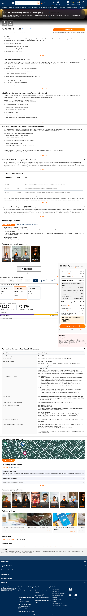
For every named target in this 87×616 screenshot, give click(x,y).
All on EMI (16, 8)
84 (36, 280)
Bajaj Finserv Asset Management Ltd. (59, 605)
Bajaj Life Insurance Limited (57, 595)
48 (11, 280)
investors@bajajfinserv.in (44, 597)
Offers (56, 8)
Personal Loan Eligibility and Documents (29, 546)
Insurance (44, 8)
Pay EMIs (82, 7)
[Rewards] (48, 5)
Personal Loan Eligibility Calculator (66, 546)
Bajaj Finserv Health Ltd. (57, 603)
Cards (29, 8)
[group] (43, 451)
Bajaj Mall (23, 8)
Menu (5, 7)
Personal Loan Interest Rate (48, 546)
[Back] (13, 3)
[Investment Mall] (48, 13)
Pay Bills (51, 8)
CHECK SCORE (69, 29)
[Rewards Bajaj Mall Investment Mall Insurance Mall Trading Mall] (48, 12)
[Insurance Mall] (48, 16)
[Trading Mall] (48, 20)
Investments (36, 8)
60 (19, 280)
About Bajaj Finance (72, 8)
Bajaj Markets (54, 597)
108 (52, 280)
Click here (82, 329)
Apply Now (5, 260)
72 (27, 280)
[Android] (70, 595)
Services (63, 8)
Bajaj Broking (54, 601)
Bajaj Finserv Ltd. (55, 589)
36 (2, 280)
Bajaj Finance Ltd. (55, 591)
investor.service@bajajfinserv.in (28, 595)
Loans (10, 8)
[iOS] (75, 595)
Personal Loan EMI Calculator (10, 546)
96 (44, 280)
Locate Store (8, 460)
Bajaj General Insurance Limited (58, 593)
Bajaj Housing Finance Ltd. (57, 599)
